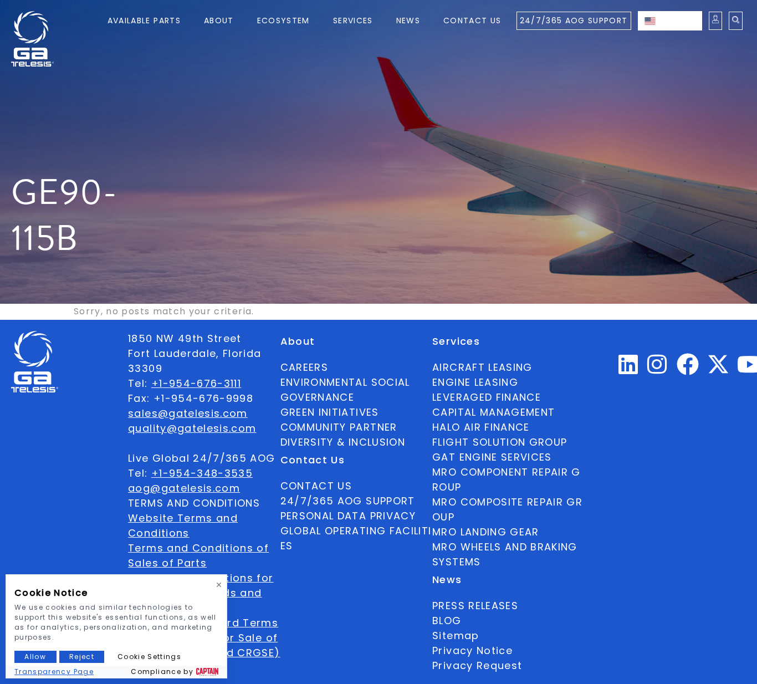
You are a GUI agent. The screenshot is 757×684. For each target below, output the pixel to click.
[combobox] (670, 21)
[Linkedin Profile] (628, 369)
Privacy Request (477, 665)
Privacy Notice (472, 650)
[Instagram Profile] (657, 369)
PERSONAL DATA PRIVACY (348, 516)
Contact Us (472, 20)
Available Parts (144, 20)
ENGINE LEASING (475, 382)
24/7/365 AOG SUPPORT (574, 20)
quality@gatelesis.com (192, 428)
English (681, 20)
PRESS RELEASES (475, 605)
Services (353, 20)
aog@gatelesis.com (184, 488)
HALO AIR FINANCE (481, 427)
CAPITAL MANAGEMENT (493, 412)
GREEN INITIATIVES (329, 412)
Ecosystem (283, 20)
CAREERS (304, 367)
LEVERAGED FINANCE (486, 397)
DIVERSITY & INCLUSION (342, 442)
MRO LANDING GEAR (485, 532)
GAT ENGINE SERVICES (492, 457)
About (219, 20)
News (408, 20)
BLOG (446, 620)
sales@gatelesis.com (188, 413)
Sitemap (455, 635)
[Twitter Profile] (718, 372)
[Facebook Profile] (688, 369)
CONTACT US (316, 486)
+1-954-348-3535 (202, 473)
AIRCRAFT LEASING (482, 367)
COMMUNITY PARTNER (338, 427)
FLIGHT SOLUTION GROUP (499, 442)
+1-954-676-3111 (196, 383)
